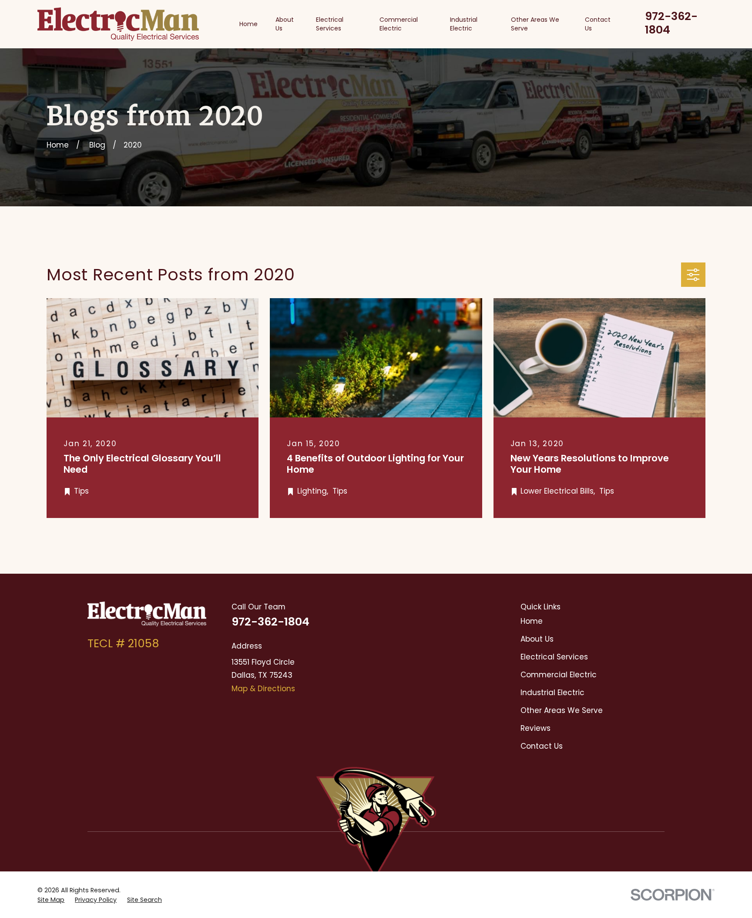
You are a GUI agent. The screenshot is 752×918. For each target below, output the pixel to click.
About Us (537, 639)
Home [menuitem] (248, 24)
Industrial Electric (552, 692)
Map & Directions (263, 688)
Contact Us (541, 746)
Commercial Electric (558, 674)
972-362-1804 (671, 22)
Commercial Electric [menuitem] (398, 24)
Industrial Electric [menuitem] (463, 24)
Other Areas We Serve (561, 710)
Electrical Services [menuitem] (329, 24)
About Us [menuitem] (284, 24)
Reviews (535, 728)
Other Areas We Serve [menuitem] (535, 24)
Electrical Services (554, 657)
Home (531, 621)
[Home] (118, 24)
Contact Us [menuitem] (598, 24)
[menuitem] (50, 900)
